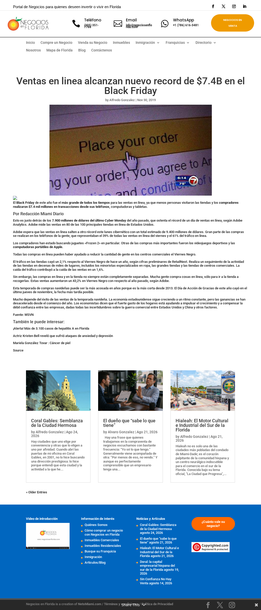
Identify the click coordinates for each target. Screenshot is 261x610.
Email (131, 20)
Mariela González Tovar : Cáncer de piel (41, 343)
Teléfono (92, 20)
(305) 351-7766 (91, 26)
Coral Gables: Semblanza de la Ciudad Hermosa (57, 423)
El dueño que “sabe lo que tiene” (129, 423)
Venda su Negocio (92, 43)
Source (18, 350)
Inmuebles (121, 43)
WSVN (29, 315)
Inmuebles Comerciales (102, 540)
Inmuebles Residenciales (103, 546)
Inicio (30, 43)
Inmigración (93, 557)
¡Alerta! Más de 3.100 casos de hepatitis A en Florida (51, 328)
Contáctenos (101, 50)
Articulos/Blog (95, 562)
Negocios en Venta (232, 23)
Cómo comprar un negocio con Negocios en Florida (104, 532)
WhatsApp (183, 20)
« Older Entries (36, 492)
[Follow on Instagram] (234, 6)
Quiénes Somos (96, 525)
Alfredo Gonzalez (122, 100)
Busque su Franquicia (100, 551)
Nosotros (33, 50)
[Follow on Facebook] (213, 6)
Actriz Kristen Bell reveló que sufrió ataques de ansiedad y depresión (63, 336)
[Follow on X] (223, 6)
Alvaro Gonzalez (121, 432)
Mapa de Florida (59, 50)
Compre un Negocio (56, 43)
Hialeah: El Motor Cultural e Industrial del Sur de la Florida (202, 425)
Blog (82, 50)
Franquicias (175, 43)
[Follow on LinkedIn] (244, 6)
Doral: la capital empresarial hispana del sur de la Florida (157, 566)
